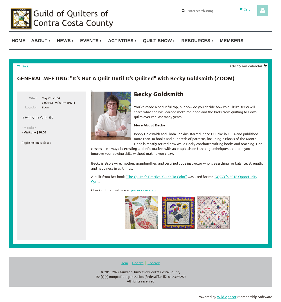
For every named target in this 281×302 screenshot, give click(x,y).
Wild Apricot (226, 296)
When (33, 98)
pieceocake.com (143, 190)
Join (124, 263)
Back (25, 66)
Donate (138, 263)
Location (31, 107)
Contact (154, 263)
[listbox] (248, 66)
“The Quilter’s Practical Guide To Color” (156, 176)
